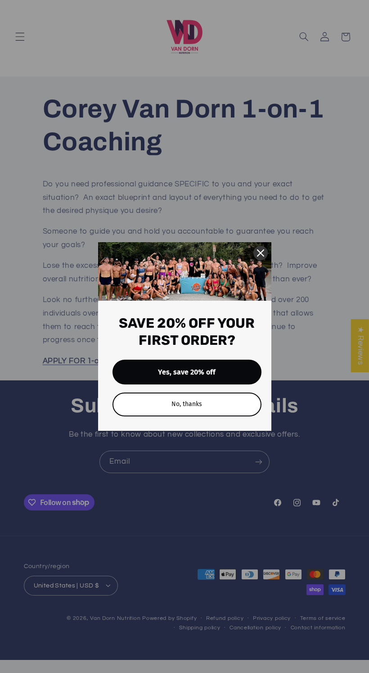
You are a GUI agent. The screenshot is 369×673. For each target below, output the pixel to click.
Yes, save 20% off (187, 372)
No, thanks (186, 404)
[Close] (260, 253)
